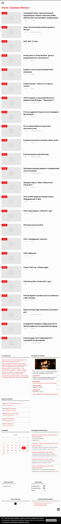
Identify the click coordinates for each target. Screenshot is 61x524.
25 (11, 450)
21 (23, 448)
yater (13, 415)
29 (27, 450)
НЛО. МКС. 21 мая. (30, 41)
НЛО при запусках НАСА (33, 225)
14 (23, 445)
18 (11, 448)
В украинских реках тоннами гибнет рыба (40, 140)
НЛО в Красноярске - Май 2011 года (37, 211)
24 (7, 450)
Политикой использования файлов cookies (15, 522)
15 (27, 445)
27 (19, 450)
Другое (32, 60)
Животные (33, 142)
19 (15, 448)
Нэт (13, 405)
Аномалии (33, 187)
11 (11, 445)
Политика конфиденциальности (40, 505)
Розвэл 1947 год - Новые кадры (35, 267)
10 (7, 445)
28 (23, 450)
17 (7, 448)
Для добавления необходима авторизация (45, 394)
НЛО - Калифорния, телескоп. (35, 239)
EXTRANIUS (52, 449)
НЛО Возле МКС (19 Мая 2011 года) (37, 281)
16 (3, 448)
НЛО (32, 43)
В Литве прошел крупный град (36, 154)
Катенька (14, 410)
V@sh (38, 440)
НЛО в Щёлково (29, 253)
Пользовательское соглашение (40, 504)
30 (3, 453)
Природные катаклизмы (36, 32)
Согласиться (51, 520)
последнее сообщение (6, 405)
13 (19, 445)
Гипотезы (33, 20)
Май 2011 (15, 435)
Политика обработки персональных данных (43, 502)
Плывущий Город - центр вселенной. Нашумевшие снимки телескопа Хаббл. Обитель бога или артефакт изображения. (40, 15)
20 (19, 448)
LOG (13, 425)
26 (15, 450)
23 (3, 450)
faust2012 (55, 455)
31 (7, 453)
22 (27, 448)
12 (15, 445)
